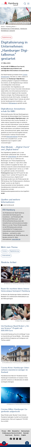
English (23, 435)
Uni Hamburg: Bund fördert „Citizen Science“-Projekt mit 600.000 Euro (15, 328)
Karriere (17, 435)
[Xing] (20, 439)
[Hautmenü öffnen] (28, 3)
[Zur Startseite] (9, 4)
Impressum (8, 435)
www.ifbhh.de (16, 239)
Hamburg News (10, 26)
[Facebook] (11, 439)
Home (3, 26)
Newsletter (16, 431)
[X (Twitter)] (17, 439)
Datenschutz (25, 431)
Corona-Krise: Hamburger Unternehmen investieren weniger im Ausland (15, 370)
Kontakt (26, 433)
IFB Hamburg (13, 103)
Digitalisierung (6, 37)
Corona (4, 251)
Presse (4, 431)
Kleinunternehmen (11, 136)
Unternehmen (12, 156)
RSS (9, 431)
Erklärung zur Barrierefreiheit (12, 433)
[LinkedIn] (14, 439)
